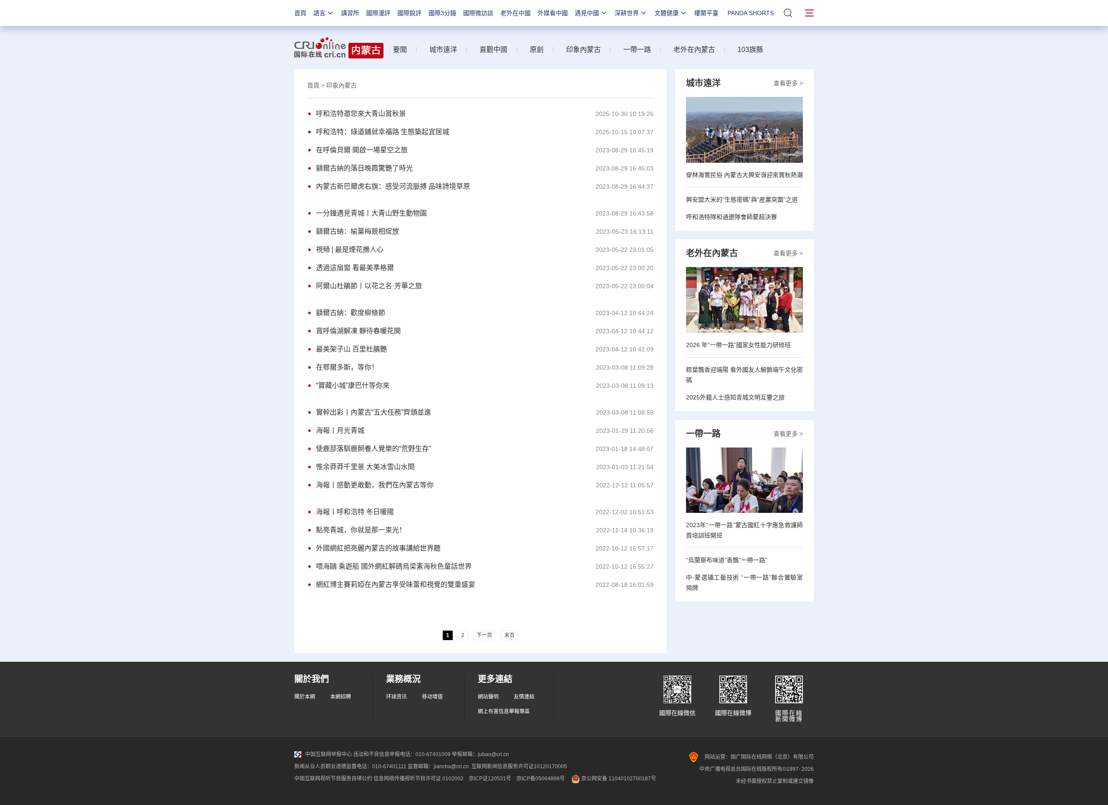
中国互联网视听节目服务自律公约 (333, 779)
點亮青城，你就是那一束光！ (361, 530)
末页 (509, 635)
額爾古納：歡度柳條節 (350, 312)
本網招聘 (340, 697)
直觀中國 (493, 49)
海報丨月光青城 (340, 430)
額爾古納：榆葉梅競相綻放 (357, 231)
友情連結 (524, 697)
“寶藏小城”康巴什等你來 (353, 385)
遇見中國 (587, 13)
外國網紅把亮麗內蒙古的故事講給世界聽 (378, 548)
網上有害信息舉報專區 (504, 711)
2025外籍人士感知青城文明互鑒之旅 (735, 397)
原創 (537, 49)
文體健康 (666, 13)
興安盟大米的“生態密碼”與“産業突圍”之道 (742, 199)
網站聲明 (488, 697)
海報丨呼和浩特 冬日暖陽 (355, 511)
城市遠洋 (443, 49)
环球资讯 (396, 697)
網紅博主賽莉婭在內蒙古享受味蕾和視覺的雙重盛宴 (395, 584)
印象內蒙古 (583, 49)
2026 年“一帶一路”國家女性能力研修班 (738, 344)
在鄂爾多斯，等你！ (347, 367)
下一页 (484, 635)
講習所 (350, 13)
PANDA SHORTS (751, 13)
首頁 (300, 13)
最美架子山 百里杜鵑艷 (351, 349)
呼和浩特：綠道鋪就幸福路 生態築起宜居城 (382, 131)
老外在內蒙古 (694, 49)
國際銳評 (409, 13)
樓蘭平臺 (706, 13)
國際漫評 (378, 13)
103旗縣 (750, 49)
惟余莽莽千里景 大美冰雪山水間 (365, 466)
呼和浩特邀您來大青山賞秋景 (361, 113)
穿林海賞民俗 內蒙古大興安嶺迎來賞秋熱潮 (744, 174)
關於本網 (304, 697)
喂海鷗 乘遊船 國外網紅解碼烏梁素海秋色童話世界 (394, 566)
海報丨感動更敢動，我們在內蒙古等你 (375, 485)
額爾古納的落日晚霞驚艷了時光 (364, 168)
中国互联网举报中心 (328, 754)
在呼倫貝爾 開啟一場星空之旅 (362, 150)
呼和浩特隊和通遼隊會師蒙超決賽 (731, 216)
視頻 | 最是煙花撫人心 (349, 249)
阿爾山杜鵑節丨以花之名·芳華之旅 (369, 286)
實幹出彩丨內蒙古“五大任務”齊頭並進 (373, 412)
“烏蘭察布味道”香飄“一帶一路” (726, 560)
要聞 (400, 49)
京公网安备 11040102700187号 (618, 779)
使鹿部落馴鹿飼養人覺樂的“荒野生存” (373, 448)
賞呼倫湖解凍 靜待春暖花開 (358, 331)
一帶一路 (637, 49)
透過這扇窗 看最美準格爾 (355, 267)
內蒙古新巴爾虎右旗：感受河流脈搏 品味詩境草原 (393, 186)
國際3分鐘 (442, 13)
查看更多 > (788, 83)
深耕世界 (627, 13)
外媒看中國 (553, 13)
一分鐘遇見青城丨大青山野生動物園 (371, 213)
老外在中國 (515, 13)
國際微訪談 (478, 13)
